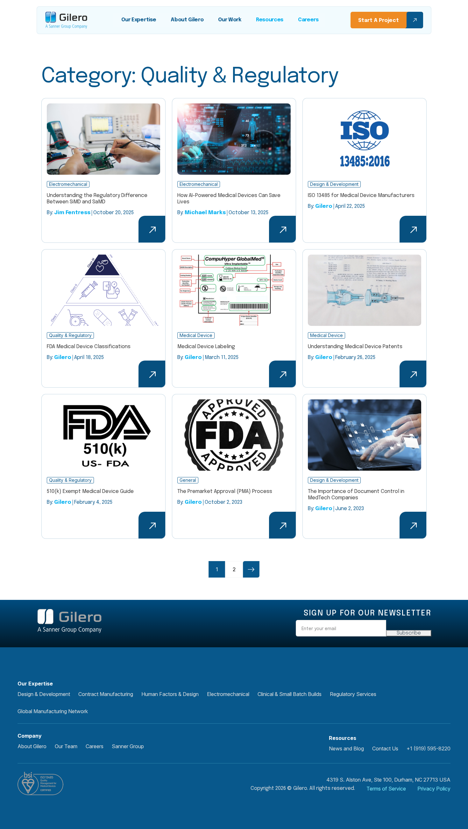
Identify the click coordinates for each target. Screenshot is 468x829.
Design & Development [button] (44, 694)
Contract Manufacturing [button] (105, 694)
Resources (269, 20)
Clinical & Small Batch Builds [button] (290, 694)
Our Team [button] (66, 746)
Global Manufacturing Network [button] (53, 711)
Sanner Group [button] (128, 746)
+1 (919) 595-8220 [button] (428, 748)
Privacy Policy (433, 788)
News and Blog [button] (346, 748)
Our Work (229, 20)
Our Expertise (138, 20)
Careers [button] (94, 746)
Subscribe (409, 633)
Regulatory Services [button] (353, 694)
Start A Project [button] (378, 20)
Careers (308, 20)
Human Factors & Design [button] (170, 694)
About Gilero (187, 20)
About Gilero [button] (32, 746)
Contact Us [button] (385, 748)
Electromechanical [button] (228, 694)
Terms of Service (386, 788)
